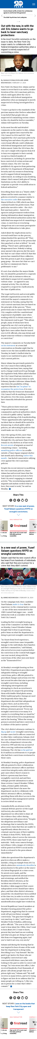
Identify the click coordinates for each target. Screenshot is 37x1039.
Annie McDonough (10, 598)
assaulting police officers (11, 450)
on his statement (8, 345)
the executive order (9, 199)
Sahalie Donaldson (11, 80)
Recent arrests (7, 445)
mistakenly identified (25, 865)
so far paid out (27, 750)
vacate (13, 731)
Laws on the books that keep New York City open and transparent (20, 1006)
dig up (3, 731)
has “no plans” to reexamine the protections (16, 387)
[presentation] (2, 528)
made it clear (18, 604)
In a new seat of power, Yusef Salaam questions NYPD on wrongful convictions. (19, 509)
